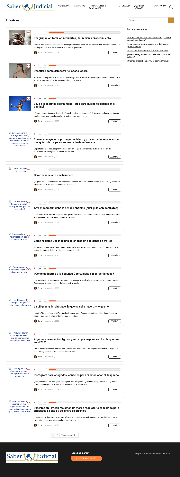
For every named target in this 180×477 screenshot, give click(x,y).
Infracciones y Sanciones (97, 7)
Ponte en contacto (86, 458)
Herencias (64, 5)
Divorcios (79, 5)
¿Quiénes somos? (139, 7)
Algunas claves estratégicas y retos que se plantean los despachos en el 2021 (76, 341)
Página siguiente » (69, 435)
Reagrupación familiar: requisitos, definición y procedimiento (72, 38)
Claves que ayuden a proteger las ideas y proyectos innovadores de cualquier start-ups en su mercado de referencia (76, 141)
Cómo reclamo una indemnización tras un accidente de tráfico (73, 241)
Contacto (160, 5)
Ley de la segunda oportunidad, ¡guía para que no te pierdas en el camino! (74, 105)
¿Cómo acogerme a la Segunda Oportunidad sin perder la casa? (74, 273)
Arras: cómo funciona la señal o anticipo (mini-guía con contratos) (76, 208)
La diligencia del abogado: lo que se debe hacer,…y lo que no (71, 306)
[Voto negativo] (40, 33)
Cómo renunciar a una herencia (53, 175)
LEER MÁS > (115, 53)
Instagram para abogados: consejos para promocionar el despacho (76, 375)
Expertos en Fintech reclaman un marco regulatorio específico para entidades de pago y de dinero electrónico (76, 409)
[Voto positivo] (45, 33)
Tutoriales (124, 5)
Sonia (40, 53)
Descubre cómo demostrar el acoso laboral (61, 71)
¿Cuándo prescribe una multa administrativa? (148, 61)
